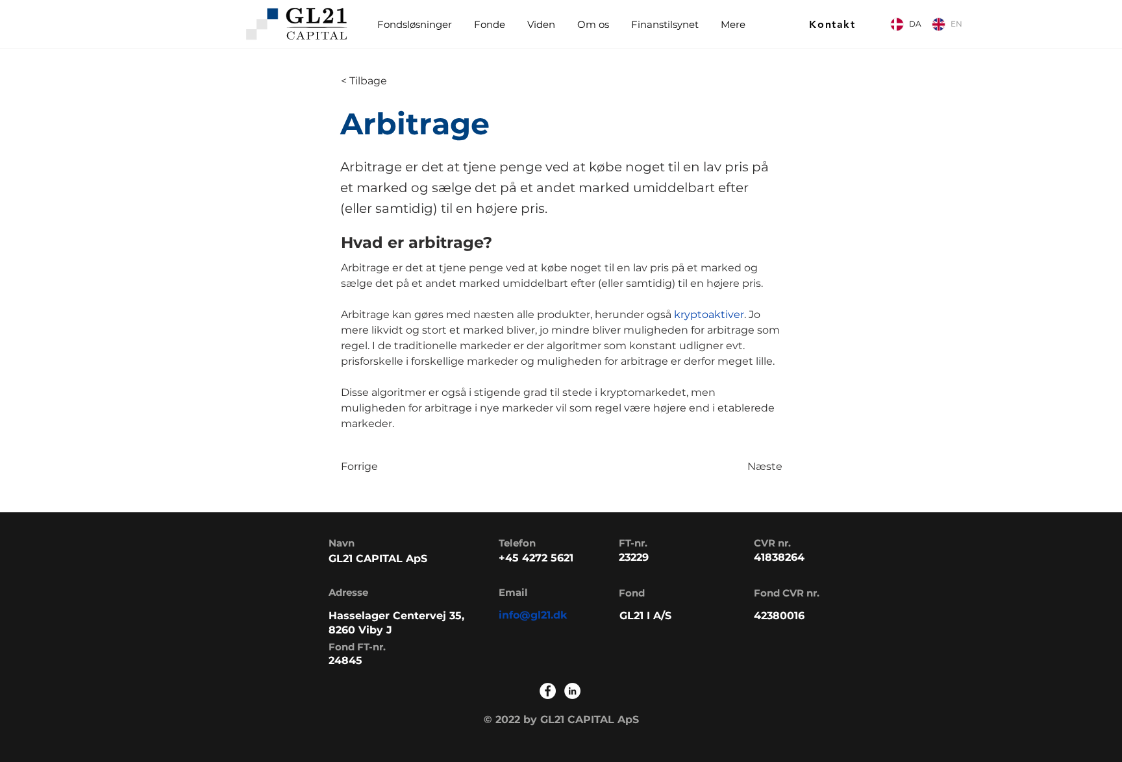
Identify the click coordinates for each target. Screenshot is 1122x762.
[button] (489, 24)
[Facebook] (548, 691)
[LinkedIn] (572, 691)
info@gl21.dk (533, 615)
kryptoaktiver (709, 314)
